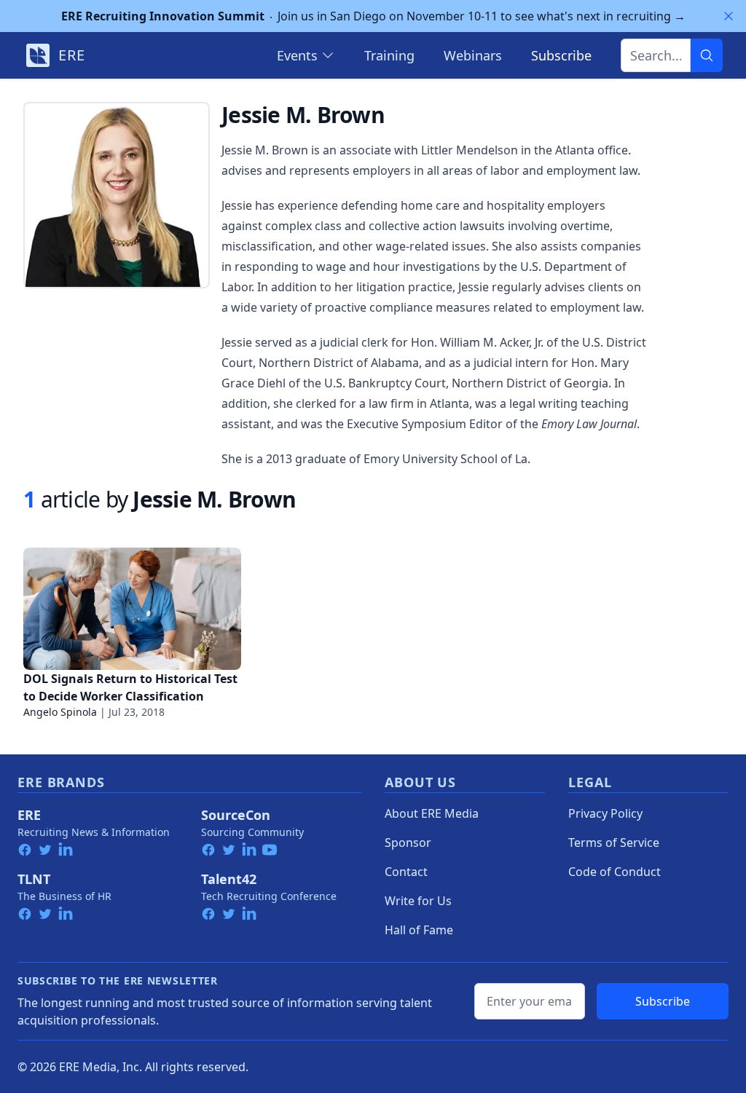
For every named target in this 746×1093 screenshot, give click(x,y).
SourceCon (235, 815)
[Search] (707, 55)
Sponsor (408, 842)
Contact (406, 872)
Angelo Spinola (60, 712)
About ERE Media (432, 813)
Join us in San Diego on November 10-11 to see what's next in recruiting (373, 16)
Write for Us (418, 901)
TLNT (33, 879)
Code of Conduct (614, 872)
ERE (29, 815)
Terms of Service (613, 842)
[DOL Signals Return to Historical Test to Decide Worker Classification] (132, 609)
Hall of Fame (419, 930)
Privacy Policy (605, 813)
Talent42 (228, 879)
